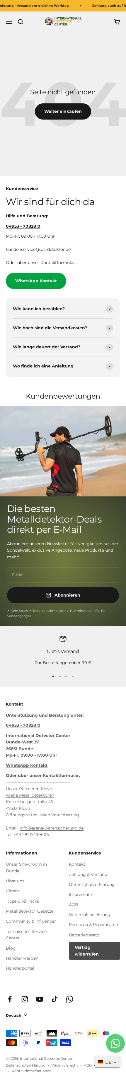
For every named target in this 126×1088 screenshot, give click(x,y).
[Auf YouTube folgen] (40, 999)
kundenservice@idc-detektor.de (38, 249)
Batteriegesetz (84, 935)
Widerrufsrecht (64, 1065)
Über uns (15, 881)
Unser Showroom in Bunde (26, 867)
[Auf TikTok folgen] (55, 999)
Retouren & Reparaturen (93, 924)
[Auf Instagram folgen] (25, 999)
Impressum (80, 894)
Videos (13, 891)
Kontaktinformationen (32, 1071)
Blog (11, 948)
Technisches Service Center (26, 935)
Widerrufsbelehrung (89, 914)
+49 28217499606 (31, 834)
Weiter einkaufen (63, 111)
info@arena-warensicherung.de (52, 828)
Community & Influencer (31, 921)
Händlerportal (20, 968)
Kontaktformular (57, 262)
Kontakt (77, 864)
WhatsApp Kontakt (36, 280)
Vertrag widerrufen (87, 950)
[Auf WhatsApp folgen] (70, 999)
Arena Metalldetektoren (30, 795)
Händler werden (22, 958)
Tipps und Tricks (22, 901)
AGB (73, 904)
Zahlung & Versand (88, 874)
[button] (107, 1062)
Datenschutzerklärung (92, 884)
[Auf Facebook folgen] (10, 999)
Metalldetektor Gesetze (29, 911)
